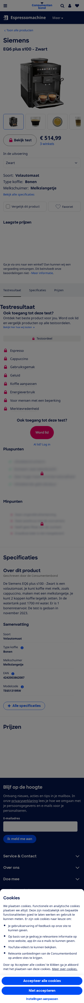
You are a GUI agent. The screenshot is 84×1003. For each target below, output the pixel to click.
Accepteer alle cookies (42, 981)
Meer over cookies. (64, 969)
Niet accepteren (42, 990)
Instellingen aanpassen (42, 999)
